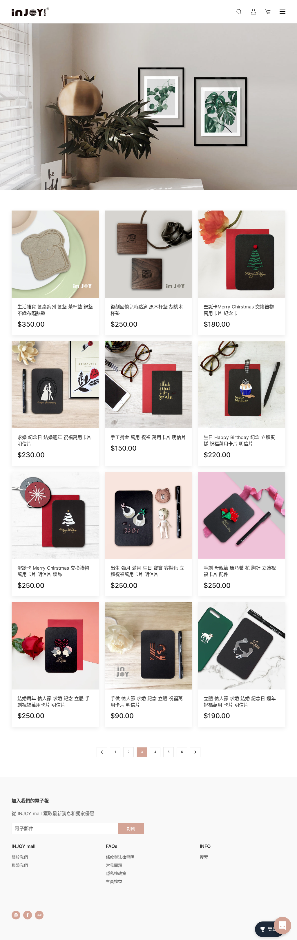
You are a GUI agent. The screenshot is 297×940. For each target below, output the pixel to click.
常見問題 (114, 865)
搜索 (204, 857)
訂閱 (131, 828)
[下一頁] (195, 752)
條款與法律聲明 (120, 857)
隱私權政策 (116, 873)
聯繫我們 (20, 865)
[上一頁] (102, 752)
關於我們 (20, 857)
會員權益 (114, 881)
